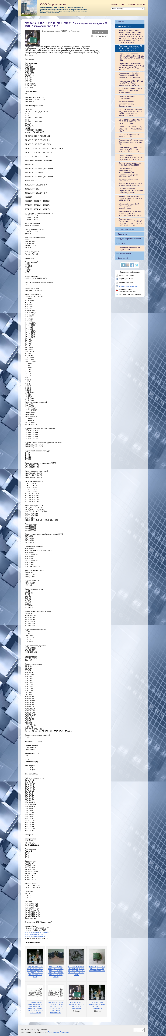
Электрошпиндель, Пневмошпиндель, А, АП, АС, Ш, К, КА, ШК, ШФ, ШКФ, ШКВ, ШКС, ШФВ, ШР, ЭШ (131, 222)
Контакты (141, 4)
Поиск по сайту (123, 258)
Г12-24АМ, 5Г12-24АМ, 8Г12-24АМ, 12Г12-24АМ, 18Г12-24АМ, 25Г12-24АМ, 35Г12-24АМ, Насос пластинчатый (35, 1007)
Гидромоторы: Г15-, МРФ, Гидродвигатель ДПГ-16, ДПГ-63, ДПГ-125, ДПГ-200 (129, 75)
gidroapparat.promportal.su (128, 286)
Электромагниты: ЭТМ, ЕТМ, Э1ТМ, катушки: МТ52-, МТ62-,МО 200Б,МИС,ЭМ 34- (130, 214)
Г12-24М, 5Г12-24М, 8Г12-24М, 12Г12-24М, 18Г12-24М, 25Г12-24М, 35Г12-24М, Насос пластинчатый (56, 1007)
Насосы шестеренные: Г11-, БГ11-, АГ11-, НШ (130, 136)
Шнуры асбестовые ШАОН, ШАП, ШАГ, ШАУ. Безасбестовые (129, 206)
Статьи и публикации (125, 229)
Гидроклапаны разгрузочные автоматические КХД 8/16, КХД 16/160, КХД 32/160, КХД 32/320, (131, 67)
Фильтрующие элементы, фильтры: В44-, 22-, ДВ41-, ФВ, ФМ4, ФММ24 (131, 198)
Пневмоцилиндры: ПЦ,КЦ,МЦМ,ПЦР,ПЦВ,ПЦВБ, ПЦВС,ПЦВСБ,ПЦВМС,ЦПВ (131, 157)
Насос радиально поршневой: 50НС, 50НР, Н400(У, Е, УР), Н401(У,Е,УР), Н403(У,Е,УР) (130, 121)
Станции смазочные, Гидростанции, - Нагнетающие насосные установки (131, 191)
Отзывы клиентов (124, 254)
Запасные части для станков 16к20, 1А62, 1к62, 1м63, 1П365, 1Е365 (130, 91)
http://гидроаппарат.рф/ (34, 934)
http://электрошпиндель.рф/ (36, 936)
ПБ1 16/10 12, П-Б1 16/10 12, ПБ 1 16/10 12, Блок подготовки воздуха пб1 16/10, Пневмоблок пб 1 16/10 (35, 972)
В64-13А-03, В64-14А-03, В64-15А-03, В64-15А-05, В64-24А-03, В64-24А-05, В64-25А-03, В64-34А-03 (56, 972)
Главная (120, 22)
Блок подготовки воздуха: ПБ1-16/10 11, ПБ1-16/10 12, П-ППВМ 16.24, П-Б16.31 (131, 48)
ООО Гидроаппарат (53, 4)
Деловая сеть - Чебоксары (58, 1032)
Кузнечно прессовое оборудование (127, 97)
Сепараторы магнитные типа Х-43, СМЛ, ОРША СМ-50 (130, 164)
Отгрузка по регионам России (129, 239)
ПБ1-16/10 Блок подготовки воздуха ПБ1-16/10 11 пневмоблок (76, 1005)
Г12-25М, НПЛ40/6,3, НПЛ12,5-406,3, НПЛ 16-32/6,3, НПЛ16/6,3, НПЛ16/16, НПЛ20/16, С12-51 (76, 971)
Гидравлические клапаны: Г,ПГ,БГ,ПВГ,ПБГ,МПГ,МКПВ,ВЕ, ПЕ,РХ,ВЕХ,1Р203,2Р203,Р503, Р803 (131, 57)
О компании (130, 4)
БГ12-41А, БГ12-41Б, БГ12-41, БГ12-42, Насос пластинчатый (97, 969)
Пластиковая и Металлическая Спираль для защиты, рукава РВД (131, 142)
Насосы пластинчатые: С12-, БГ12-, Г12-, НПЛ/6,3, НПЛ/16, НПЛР (131, 129)
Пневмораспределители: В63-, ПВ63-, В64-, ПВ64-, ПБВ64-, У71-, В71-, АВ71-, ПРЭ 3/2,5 (131, 150)
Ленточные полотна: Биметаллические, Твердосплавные (127, 104)
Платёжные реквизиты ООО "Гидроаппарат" (130, 248)
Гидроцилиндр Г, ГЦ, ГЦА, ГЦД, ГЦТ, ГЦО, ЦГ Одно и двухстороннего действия (131, 83)
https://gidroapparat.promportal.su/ (37, 932)
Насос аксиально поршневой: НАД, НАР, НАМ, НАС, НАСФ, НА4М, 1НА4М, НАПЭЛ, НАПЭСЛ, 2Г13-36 (131, 112)
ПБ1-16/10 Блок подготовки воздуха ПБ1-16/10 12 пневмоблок (97, 1005)
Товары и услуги (117, 4)
